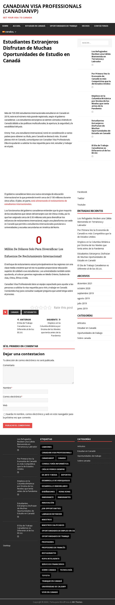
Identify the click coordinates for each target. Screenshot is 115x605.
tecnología (66, 570)
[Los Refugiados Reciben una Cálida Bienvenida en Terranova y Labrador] (83, 57)
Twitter (80, 198)
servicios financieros (53, 564)
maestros (47, 519)
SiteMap (6, 545)
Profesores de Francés (53, 547)
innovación (48, 503)
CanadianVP (48, 458)
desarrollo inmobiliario (55, 486)
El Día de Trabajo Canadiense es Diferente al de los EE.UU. (101, 149)
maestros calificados (53, 525)
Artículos (81, 323)
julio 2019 (82, 303)
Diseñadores (48, 491)
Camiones (47, 447)
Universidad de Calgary (54, 586)
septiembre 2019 (85, 293)
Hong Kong (64, 491)
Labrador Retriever (52, 514)
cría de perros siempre (53, 469)
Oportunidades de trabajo (63, 26)
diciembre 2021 (84, 283)
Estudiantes (30, 312)
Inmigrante (48, 497)
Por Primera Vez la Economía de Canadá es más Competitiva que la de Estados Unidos (101, 78)
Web (5, 405)
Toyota (46, 575)
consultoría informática (55, 463)
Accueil (17, 26)
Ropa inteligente (50, 558)
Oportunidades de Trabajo (55, 536)
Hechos (85, 26)
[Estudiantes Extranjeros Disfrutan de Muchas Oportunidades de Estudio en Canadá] (83, 126)
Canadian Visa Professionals (56, 452)
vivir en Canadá (50, 592)
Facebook (82, 191)
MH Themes (77, 602)
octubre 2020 (83, 288)
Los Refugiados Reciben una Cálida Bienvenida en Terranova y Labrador (101, 56)
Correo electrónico (12, 396)
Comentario (9, 365)
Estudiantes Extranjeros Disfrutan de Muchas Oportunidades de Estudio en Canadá (101, 127)
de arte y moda (49, 475)
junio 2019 (82, 308)
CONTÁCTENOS (101, 26)
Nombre (7, 387)
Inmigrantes (64, 497)
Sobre (5, 26)
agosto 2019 (83, 298)
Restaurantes (49, 553)
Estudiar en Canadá (35, 26)
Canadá (14, 312)
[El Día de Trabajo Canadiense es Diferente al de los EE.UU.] (83, 151)
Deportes (66, 475)
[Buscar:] (94, 42)
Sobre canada (84, 338)
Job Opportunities (51, 508)
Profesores (48, 542)
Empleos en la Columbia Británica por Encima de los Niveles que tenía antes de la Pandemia (101, 102)
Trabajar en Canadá (52, 581)
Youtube (81, 204)
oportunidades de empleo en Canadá (61, 530)
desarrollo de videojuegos (56, 480)
